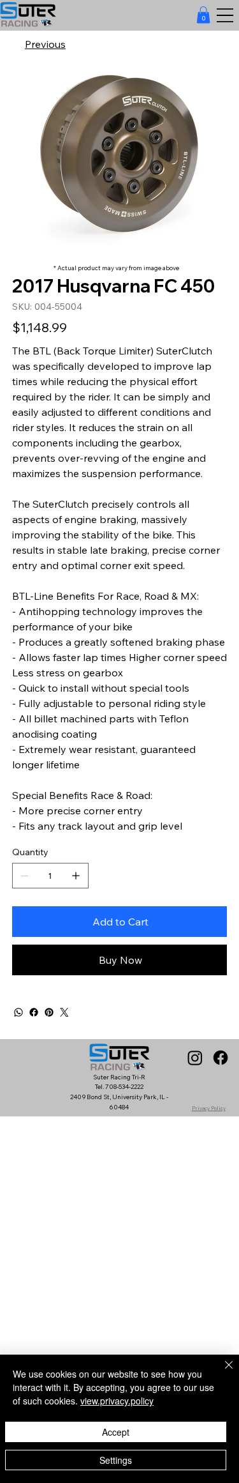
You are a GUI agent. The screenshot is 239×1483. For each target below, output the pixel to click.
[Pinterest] (49, 1012)
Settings (115, 1460)
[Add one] (76, 875)
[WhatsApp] (18, 1012)
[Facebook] (33, 1012)
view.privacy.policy (117, 1400)
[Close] (221, 1372)
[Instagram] (195, 1057)
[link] (203, 14)
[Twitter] (64, 1012)
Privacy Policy (209, 1108)
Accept (115, 1432)
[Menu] (225, 16)
